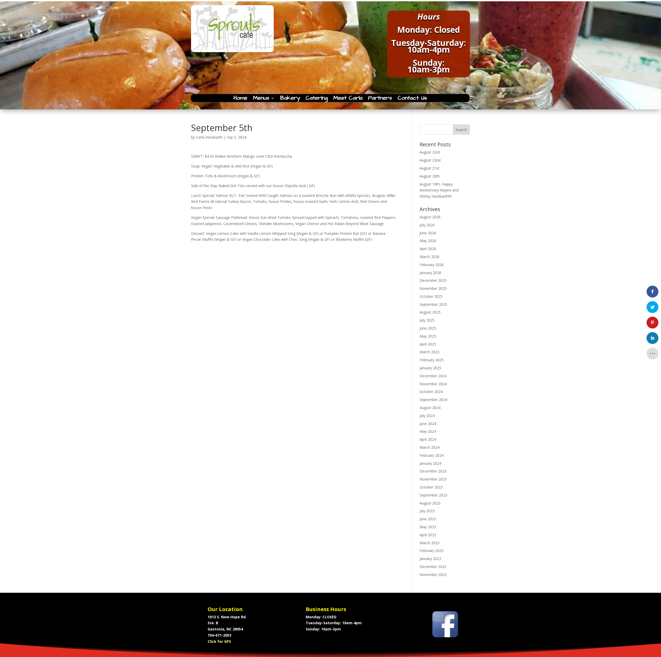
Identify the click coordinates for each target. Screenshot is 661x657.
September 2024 (433, 399)
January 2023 (430, 558)
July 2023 (427, 510)
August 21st (429, 168)
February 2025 (432, 359)
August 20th (430, 176)
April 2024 (428, 439)
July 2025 (427, 320)
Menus (261, 99)
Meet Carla (348, 99)
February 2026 (432, 264)
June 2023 (428, 518)
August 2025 (430, 312)
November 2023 (433, 479)
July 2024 (427, 415)
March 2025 (429, 351)
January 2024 (430, 463)
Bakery (290, 99)
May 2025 (428, 336)
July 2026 (427, 224)
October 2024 (431, 391)
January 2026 (430, 272)
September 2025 (433, 304)
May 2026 (428, 240)
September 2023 (433, 495)
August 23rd (430, 152)
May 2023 (428, 526)
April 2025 (428, 344)
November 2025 (433, 288)
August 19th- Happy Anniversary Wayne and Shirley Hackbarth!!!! (439, 190)
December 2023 (433, 471)
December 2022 (433, 566)
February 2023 (432, 550)
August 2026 (430, 216)
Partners (380, 99)
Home (240, 99)
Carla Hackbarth (209, 137)
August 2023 (430, 503)
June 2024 (428, 423)
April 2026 (428, 248)
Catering (317, 99)
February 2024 (432, 455)
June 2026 (428, 232)
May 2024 (428, 431)
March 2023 (429, 542)
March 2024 (429, 447)
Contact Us (412, 99)
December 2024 (433, 375)
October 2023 (431, 487)
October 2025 (431, 296)
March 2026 (429, 256)
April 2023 (428, 534)
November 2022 (433, 574)
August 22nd (430, 160)
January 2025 (430, 367)
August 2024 (430, 407)
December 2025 (433, 280)
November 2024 (433, 383)
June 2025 (428, 328)
